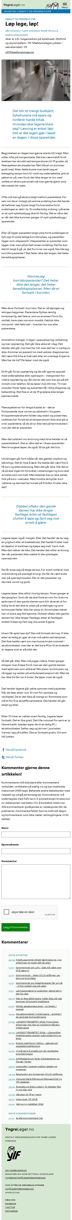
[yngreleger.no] (23, 5)
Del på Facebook (15, 749)
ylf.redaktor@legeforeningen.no (25, 1177)
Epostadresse (10, 844)
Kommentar (9, 861)
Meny (65, 7)
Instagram (11, 1210)
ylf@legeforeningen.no (19, 52)
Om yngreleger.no (16, 1170)
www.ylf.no (12, 1192)
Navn (4, 827)
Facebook (10, 1203)
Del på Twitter (14, 757)
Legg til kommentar (15, 927)
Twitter (10, 1207)
